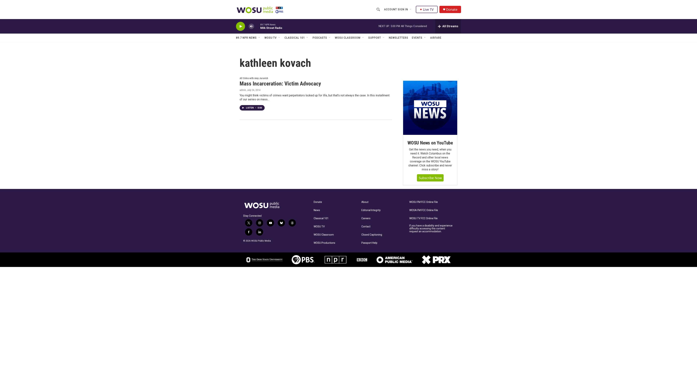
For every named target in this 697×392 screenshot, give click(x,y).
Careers (365, 218)
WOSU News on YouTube (430, 143)
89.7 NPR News (246, 37)
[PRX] (436, 259)
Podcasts (320, 37)
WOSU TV (270, 37)
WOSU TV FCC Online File (423, 218)
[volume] (251, 26)
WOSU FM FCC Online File (423, 202)
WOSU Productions (324, 243)
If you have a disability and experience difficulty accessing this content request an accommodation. (431, 228)
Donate (451, 9)
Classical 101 (294, 37)
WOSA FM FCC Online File (423, 210)
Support (374, 37)
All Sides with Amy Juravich (254, 78)
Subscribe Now (430, 178)
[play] (240, 26)
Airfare (435, 37)
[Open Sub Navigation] (410, 9)
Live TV (428, 9)
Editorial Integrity (371, 210)
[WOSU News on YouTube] (430, 108)
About (364, 202)
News (317, 210)
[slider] (257, 26)
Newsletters (398, 37)
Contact (365, 226)
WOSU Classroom (347, 37)
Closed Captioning (371, 234)
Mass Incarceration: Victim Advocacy (280, 83)
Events (417, 37)
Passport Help (369, 243)
